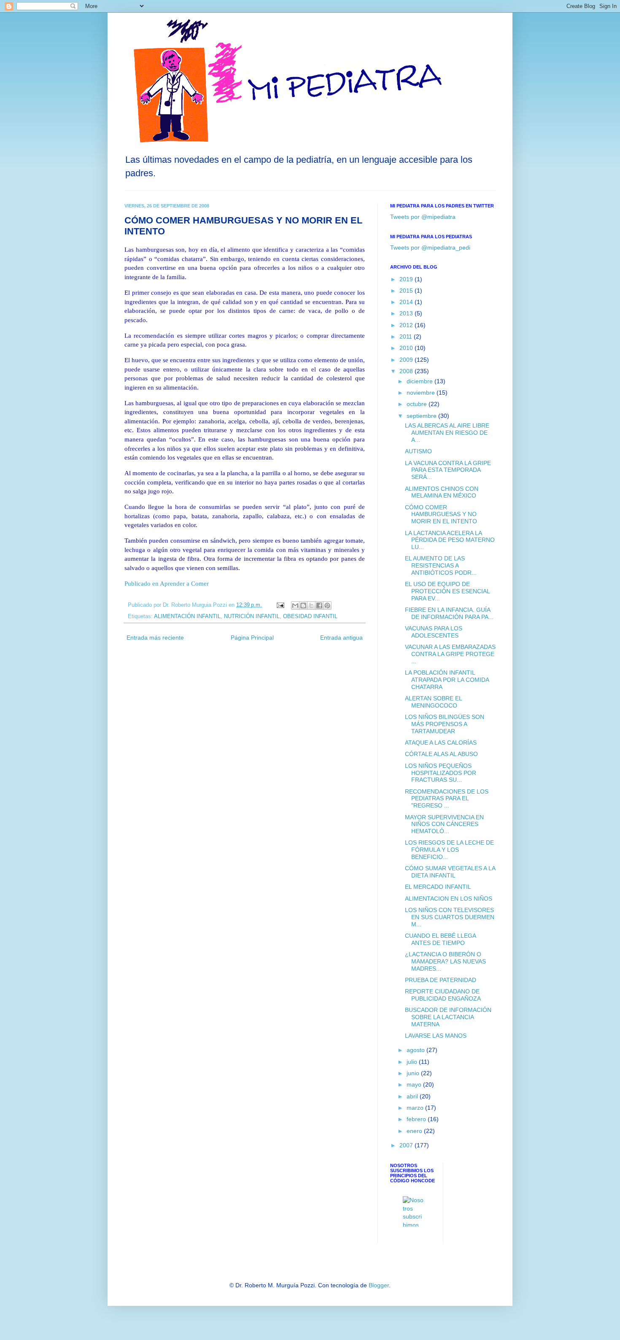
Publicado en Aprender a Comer (166, 583)
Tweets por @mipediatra (423, 216)
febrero (417, 1119)
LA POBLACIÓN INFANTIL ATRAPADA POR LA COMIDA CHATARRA (447, 679)
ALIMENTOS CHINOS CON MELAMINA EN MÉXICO (441, 492)
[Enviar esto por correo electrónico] (295, 605)
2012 (407, 325)
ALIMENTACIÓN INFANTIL (187, 616)
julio (413, 1061)
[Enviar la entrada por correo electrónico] (280, 605)
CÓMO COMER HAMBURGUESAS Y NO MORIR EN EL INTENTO (441, 514)
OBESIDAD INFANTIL (310, 616)
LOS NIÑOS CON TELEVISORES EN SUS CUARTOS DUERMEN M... (449, 917)
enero (415, 1130)
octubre (418, 404)
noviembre (422, 392)
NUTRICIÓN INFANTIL (252, 616)
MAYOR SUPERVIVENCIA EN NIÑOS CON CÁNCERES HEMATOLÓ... (444, 824)
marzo (416, 1107)
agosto (416, 1050)
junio (414, 1073)
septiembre (422, 415)
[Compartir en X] (311, 605)
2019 (407, 279)
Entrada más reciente (155, 637)
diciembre (420, 381)
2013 (407, 313)
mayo (415, 1084)
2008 (407, 371)
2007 (407, 1145)
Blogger (379, 1285)
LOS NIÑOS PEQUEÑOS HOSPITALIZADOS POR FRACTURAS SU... (440, 772)
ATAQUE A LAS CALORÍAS (441, 742)
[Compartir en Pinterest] (327, 605)
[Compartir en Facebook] (319, 605)
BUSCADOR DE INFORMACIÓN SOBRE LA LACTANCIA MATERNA (448, 1017)
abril (413, 1096)
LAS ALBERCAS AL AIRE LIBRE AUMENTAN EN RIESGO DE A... (447, 432)
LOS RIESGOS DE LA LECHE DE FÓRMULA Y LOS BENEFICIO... (449, 849)
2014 (407, 302)
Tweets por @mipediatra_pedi (430, 247)
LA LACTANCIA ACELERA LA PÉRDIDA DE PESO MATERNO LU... (450, 540)
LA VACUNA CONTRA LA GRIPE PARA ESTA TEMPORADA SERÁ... (448, 470)
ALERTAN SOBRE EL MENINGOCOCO (433, 702)
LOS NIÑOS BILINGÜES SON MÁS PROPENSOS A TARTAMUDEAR (444, 724)
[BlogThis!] (303, 605)
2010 (407, 347)
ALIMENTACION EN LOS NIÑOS (448, 898)
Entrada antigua (341, 637)
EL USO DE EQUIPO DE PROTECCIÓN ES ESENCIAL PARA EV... (447, 591)
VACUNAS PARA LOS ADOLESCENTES (433, 632)
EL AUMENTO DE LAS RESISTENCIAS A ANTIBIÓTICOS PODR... (441, 565)
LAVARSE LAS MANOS (435, 1035)
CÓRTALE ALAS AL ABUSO (441, 754)
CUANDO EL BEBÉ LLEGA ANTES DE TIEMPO (440, 939)
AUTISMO (418, 451)
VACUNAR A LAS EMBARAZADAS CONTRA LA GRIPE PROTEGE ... (450, 654)
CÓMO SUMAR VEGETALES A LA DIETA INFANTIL (450, 872)
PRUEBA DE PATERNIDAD (440, 980)
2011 (406, 336)
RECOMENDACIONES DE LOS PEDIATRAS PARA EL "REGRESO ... (446, 798)
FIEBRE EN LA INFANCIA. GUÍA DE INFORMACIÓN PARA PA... (449, 613)
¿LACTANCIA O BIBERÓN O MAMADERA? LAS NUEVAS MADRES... (445, 961)
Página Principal (252, 637)
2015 (407, 290)
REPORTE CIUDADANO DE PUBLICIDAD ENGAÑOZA (443, 995)
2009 (407, 359)
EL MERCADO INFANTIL (438, 886)
